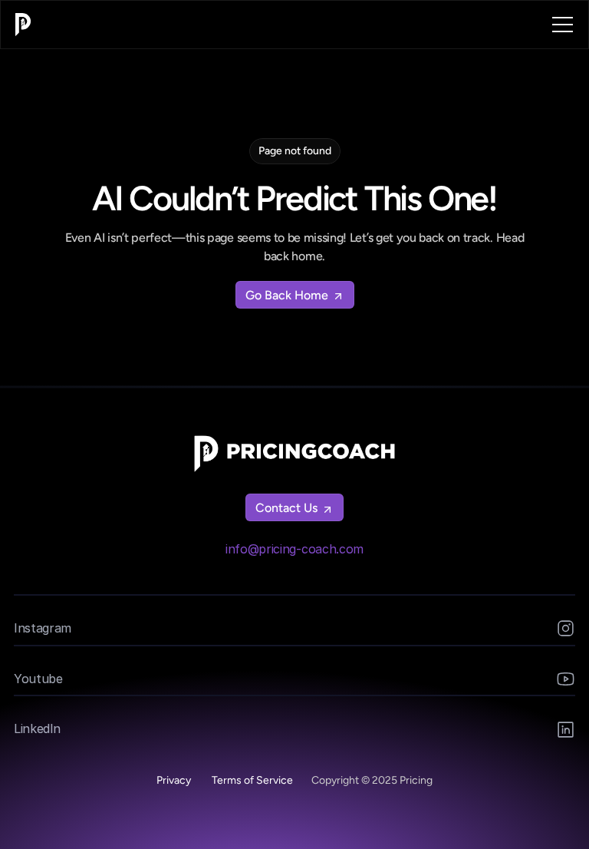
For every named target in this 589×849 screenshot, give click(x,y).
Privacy (174, 780)
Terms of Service (252, 780)
